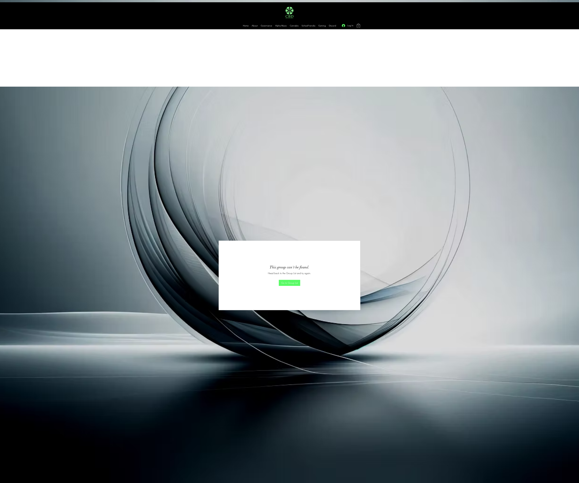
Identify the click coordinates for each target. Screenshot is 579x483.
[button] (322, 25)
